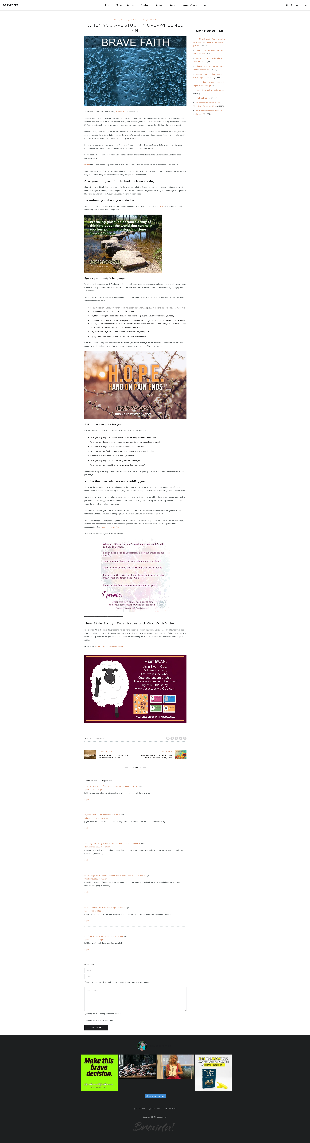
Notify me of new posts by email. (100, 1020)
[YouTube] (297, 5)
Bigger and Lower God (110, 527)
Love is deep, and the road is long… (210, 90)
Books (159, 5)
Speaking (131, 5)
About (119, 5)
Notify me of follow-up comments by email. (104, 1013)
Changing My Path (149, 19)
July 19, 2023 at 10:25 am (94, 911)
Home (108, 5)
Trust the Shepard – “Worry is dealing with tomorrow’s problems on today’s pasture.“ (209, 42)
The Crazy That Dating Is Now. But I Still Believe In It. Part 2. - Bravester (112, 843)
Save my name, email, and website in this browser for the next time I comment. (118, 982)
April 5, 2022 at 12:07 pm (94, 939)
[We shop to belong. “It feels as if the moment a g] (175, 1067)
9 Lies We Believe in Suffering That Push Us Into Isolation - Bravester (111, 786)
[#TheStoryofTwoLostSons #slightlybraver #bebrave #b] (213, 1073)
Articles (144, 5)
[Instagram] (291, 5)
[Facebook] (287, 5)
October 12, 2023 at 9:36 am (95, 879)
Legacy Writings (190, 5)
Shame (117, 19)
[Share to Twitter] (172, 738)
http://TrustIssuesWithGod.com (109, 646)
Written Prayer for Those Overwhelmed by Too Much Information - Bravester (114, 875)
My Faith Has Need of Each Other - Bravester (102, 815)
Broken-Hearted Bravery (131, 19)
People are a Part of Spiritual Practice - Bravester (103, 936)
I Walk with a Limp (203, 98)
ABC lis (162, 206)
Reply (86, 799)
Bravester (11, 5)
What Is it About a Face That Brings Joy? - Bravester (104, 907)
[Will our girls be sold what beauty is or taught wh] (137, 1067)
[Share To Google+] (184, 738)
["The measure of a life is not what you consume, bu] (99, 1073)
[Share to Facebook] (168, 738)
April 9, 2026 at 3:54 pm (93, 789)
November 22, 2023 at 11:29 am (97, 847)
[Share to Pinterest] (176, 738)
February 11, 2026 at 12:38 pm (96, 818)
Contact (173, 5)
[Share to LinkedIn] (180, 738)
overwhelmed (121, 112)
